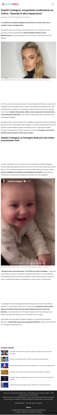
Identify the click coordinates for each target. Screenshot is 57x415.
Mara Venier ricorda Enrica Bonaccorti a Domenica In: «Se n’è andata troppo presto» (32, 365)
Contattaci (39, 403)
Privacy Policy (31, 412)
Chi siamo (17, 412)
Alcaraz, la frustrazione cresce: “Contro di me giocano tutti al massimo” (29, 359)
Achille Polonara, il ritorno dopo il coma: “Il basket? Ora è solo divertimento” (30, 385)
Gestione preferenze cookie (50, 413)
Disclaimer (39, 412)
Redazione (24, 412)
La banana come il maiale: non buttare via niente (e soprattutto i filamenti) (30, 372)
